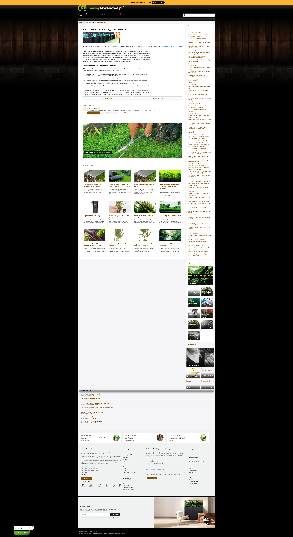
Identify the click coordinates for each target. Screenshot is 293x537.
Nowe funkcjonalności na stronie (197, 109)
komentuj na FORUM (176, 46)
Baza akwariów (85, 466)
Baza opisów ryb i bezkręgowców (89, 470)
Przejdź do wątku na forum (128, 113)
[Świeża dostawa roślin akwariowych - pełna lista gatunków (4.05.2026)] (194, 324)
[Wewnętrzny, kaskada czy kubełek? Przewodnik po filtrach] (94, 213)
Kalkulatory (83, 474)
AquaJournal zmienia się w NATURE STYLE (199, 181)
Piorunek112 (93, 413)
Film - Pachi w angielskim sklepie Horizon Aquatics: (95, 403)
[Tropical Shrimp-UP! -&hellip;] (193, 373)
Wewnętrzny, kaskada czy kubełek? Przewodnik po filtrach (197, 39)
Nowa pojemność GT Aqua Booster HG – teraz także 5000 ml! (199, 224)
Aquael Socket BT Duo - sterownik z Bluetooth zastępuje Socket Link (197, 149)
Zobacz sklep (151, 478)
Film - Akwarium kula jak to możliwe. (91, 398)
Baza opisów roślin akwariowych (89, 468)
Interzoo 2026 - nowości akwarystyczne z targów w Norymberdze (199, 168)
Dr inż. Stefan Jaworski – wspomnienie (198, 251)
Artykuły (91, 22)
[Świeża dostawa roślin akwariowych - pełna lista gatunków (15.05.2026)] (207, 291)
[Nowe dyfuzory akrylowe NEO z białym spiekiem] (207, 313)
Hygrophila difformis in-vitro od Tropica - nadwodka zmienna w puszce (199, 106)
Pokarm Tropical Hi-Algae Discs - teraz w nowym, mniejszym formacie (199, 194)
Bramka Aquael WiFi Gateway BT (197, 239)
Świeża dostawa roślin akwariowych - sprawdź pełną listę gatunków (198, 91)
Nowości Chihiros (192, 231)
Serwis (86, 22)
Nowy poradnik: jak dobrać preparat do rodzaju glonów (92, 245)
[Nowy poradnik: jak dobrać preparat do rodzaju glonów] (94, 242)
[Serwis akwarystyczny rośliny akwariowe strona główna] (81, 15)
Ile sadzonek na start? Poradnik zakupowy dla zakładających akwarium (199, 53)
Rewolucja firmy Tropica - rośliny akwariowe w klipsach (197, 254)
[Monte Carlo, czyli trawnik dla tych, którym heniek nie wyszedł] (170, 213)
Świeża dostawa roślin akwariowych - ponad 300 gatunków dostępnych (198, 141)
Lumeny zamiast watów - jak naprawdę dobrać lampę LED (92, 185)
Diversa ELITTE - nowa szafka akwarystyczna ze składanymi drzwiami (198, 135)
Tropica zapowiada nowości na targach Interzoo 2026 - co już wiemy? (198, 145)
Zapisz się (115, 514)
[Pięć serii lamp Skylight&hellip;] (207, 384)
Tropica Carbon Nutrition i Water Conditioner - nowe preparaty (197, 127)
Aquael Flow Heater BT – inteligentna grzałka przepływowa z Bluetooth (198, 208)
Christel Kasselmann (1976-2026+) (90, 394)
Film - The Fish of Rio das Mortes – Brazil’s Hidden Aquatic (97, 407)
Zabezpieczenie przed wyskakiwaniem (91, 421)
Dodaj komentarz (93, 113)
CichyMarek (92, 400)
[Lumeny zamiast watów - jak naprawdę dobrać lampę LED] (94, 182)
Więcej (114, 518)
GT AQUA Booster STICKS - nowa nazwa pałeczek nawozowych (198, 112)
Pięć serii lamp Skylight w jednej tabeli (198, 50)
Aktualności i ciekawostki (100, 22)
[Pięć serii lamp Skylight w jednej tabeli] (145, 182)
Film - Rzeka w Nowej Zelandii (89, 417)
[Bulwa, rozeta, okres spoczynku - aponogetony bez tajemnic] (145, 213)
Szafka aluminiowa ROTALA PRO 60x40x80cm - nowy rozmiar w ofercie (198, 76)
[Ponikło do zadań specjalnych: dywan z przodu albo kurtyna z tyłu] (120, 182)
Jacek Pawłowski (94, 404)
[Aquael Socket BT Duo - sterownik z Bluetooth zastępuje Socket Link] (207, 324)
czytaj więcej (166, 46)
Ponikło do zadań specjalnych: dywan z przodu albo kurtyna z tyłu (198, 35)
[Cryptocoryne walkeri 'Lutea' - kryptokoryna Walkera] (145, 242)
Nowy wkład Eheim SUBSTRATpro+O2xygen (199, 201)
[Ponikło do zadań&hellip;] (193, 384)
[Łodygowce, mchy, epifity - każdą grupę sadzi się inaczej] (120, 213)
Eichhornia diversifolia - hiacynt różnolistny (169, 245)
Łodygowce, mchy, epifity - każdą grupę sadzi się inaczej (119, 216)
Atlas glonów (84, 472)
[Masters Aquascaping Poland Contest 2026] (200, 275)
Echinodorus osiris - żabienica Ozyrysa (118, 245)
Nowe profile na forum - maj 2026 (197, 138)
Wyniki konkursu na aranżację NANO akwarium (105, 29)
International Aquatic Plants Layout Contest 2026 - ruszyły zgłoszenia (197, 164)
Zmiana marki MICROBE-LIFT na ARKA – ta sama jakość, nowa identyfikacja (199, 244)
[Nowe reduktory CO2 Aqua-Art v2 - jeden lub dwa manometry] (194, 313)
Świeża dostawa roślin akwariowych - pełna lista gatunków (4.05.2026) (199, 153)
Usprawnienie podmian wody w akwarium (92, 412)
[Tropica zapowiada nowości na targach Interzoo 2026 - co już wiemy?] (194, 335)
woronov (92, 395)
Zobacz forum (86, 478)
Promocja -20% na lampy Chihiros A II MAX (199, 215)
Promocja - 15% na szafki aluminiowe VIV (199, 221)
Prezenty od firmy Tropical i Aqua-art (198, 187)
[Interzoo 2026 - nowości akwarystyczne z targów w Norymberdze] (194, 302)
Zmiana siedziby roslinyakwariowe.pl (197, 241)
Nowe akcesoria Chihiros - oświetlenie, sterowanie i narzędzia (198, 102)
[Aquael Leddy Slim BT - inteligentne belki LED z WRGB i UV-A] (194, 291)
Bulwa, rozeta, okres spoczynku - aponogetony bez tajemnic (197, 56)
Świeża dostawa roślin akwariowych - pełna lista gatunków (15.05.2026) (199, 172)
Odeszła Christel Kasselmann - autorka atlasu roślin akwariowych (198, 31)
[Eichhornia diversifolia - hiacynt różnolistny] (170, 242)
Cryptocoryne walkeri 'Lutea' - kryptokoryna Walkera (143, 245)
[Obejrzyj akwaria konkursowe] (101, 43)
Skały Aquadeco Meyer (194, 233)
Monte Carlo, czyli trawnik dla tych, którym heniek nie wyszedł (170, 216)
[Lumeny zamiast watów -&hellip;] (207, 373)
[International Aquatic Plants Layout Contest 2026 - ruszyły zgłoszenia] (207, 302)
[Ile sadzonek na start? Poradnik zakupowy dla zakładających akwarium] (170, 182)
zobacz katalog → (158, 2)
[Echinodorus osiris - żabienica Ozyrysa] (120, 242)
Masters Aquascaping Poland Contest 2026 (199, 179)
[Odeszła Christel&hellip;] (200, 357)
